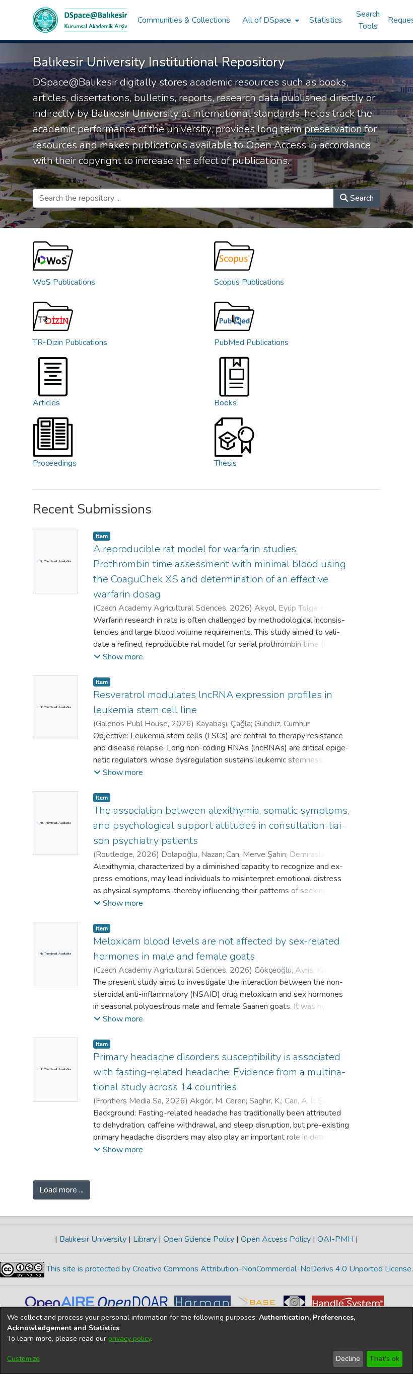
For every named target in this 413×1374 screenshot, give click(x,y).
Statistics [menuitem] (325, 20)
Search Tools (368, 20)
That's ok (384, 1358)
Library (145, 1239)
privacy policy (129, 1338)
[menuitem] (269, 20)
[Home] (80, 20)
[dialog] (206, 1340)
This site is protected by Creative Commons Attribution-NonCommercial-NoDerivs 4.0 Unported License (227, 1268)
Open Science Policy (198, 1239)
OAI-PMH (335, 1239)
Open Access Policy (276, 1239)
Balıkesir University (92, 1239)
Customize (23, 1358)
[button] (118, 656)
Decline (348, 1358)
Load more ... (61, 1189)
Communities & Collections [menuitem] (183, 20)
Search (361, 198)
